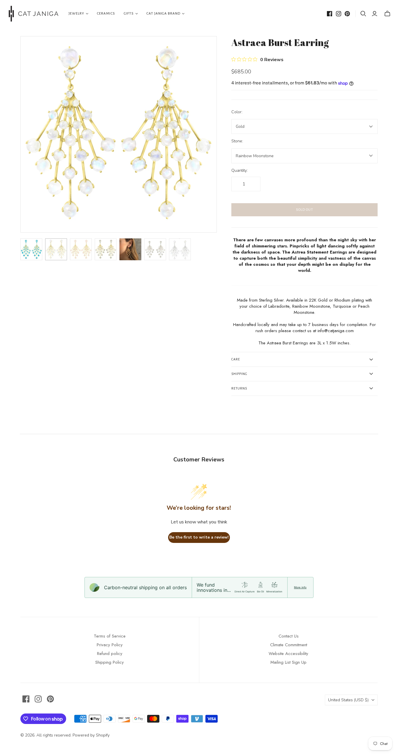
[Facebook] (329, 13)
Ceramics (106, 13)
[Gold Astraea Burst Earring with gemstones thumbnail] (81, 249)
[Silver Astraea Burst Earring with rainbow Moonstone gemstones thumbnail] (180, 249)
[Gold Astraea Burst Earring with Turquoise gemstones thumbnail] (31, 249)
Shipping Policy (109, 662)
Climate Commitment (288, 645)
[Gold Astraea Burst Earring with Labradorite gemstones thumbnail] (106, 249)
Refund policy (109, 653)
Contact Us (289, 636)
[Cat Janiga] (33, 14)
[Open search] (363, 14)
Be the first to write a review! (199, 537)
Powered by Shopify (91, 735)
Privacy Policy (110, 645)
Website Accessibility (288, 653)
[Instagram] (338, 13)
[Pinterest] (347, 13)
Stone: (237, 141)
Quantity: (239, 170)
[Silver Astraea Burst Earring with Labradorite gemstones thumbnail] (155, 249)
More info (300, 587)
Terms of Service (110, 636)
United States (348, 700)
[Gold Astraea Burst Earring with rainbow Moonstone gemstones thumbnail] (56, 249)
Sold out (304, 210)
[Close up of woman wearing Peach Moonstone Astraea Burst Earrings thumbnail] (130, 249)
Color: (236, 112)
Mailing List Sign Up (288, 662)
